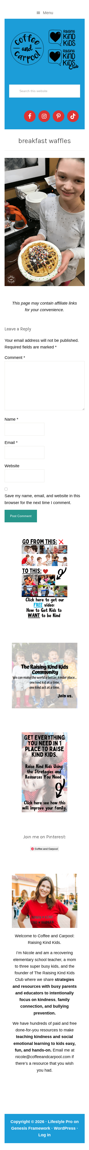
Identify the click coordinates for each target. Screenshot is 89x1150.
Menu (48, 13)
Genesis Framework (30, 1128)
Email (11, 442)
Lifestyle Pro (60, 1121)
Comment (15, 357)
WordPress (65, 1128)
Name (11, 419)
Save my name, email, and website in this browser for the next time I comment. (42, 499)
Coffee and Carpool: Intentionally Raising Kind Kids (44, 48)
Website (12, 466)
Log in (44, 1135)
